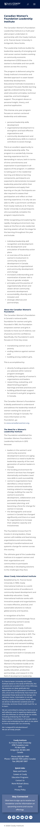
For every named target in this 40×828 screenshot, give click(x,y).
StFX (20, 786)
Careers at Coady (20, 774)
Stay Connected (20, 796)
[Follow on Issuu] (26, 817)
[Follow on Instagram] (13, 817)
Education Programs (20, 777)
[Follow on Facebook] (9, 817)
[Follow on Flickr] (30, 817)
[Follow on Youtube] (18, 817)
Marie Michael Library (20, 783)
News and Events (20, 771)
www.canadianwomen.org (17, 423)
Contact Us (20, 780)
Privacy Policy (20, 789)
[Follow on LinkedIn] (22, 817)
